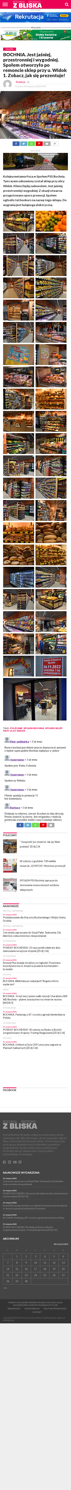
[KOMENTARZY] (55, 142)
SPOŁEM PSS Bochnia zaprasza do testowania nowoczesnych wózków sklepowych (39, 885)
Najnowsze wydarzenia (21, 1172)
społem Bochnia (33, 728)
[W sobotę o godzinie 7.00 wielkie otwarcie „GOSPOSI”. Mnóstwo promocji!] (10, 866)
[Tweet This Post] (23, 142)
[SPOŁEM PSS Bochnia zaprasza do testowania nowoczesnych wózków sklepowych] (10, 885)
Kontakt (37, 1312)
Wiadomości (14, 1308)
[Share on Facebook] (16, 142)
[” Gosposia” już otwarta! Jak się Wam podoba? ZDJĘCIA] (10, 846)
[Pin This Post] (39, 142)
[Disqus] (35, 779)
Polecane (16, 728)
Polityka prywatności (55, 1308)
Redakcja (20, 81)
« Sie (5, 1288)
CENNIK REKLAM (32, 1308)
